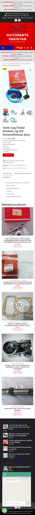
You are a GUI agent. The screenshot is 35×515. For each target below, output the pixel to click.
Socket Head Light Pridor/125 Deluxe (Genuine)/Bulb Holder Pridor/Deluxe (17, 283)
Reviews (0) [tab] (7, 177)
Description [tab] (7, 173)
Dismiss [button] (30, 10)
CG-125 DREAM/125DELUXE (13, 63)
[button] (30, 70)
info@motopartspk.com (13, 15)
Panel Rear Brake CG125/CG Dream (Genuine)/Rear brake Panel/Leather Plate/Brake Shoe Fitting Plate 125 (17, 240)
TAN (15, 168)
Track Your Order (26, 18)
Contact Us (11, 18)
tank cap (24, 168)
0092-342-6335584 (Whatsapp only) (18, 13)
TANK (19, 168)
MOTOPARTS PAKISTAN (18, 37)
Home (4, 18)
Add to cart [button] (17, 246)
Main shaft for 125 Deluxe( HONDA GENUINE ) (17, 409)
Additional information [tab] (23, 173)
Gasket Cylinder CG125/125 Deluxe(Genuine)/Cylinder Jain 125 (17, 324)
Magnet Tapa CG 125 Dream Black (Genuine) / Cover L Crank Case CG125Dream (17, 367)
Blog (17, 18)
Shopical (20, 513)
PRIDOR (24, 280)
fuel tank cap (10, 168)
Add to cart (9, 155)
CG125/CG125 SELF (24, 237)
